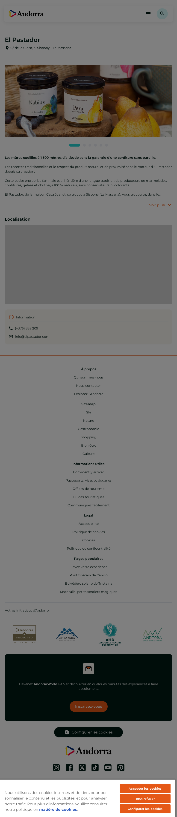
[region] (87, 798)
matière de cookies (58, 809)
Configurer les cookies (145, 809)
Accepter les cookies (145, 788)
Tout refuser (145, 798)
